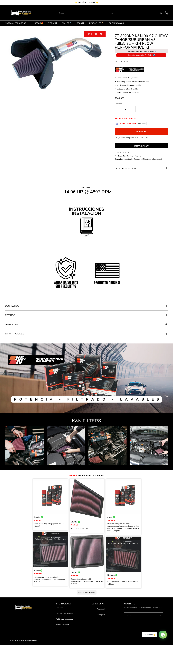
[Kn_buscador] (141, 69)
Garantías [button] (11, 324)
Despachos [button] (12, 306)
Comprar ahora (141, 146)
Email (128, 616)
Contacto (59, 607)
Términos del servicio (64, 613)
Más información (154, 159)
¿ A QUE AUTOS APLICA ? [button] (125, 168)
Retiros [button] (10, 315)
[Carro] (165, 13)
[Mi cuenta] (159, 13)
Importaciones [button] (14, 333)
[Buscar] (111, 13)
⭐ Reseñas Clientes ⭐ (86, 3)
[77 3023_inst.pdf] (86, 224)
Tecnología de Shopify (31, 640)
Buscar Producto (62, 625)
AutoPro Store (19, 640)
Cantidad (118, 104)
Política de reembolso (64, 619)
